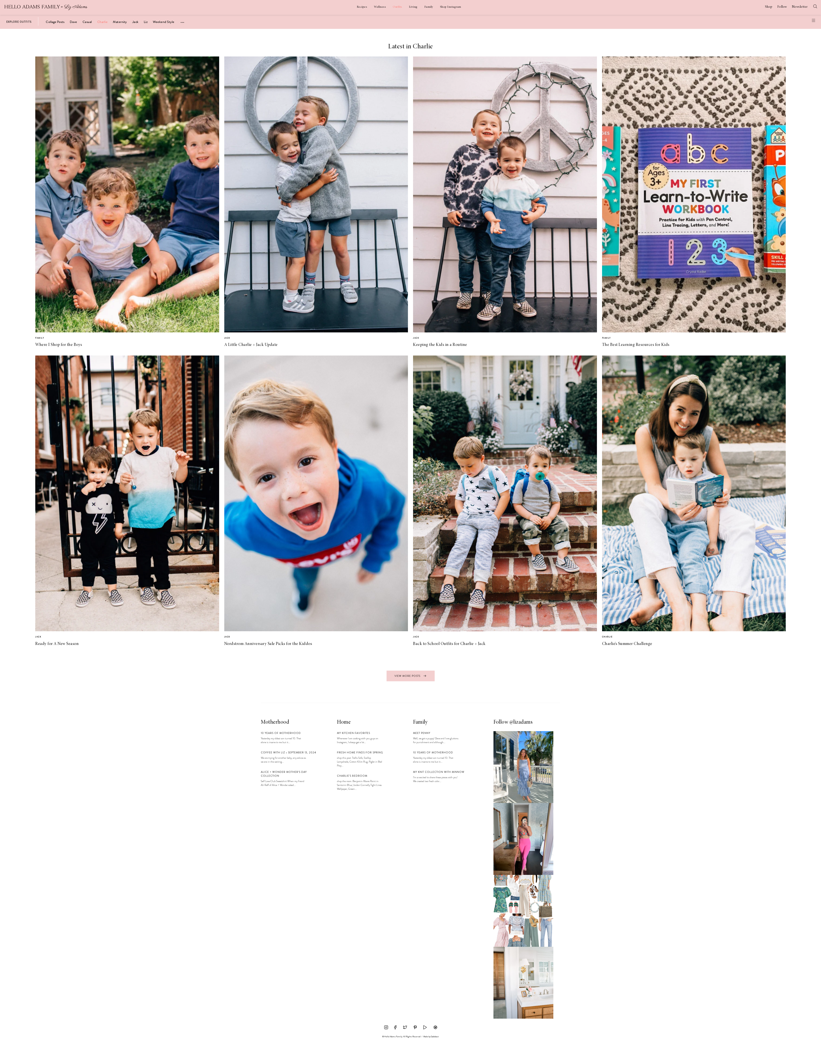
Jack (135, 21)
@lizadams (521, 722)
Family (428, 7)
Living (413, 7)
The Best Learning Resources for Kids (635, 345)
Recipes (362, 7)
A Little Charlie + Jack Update (251, 345)
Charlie (102, 21)
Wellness (380, 7)
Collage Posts (55, 21)
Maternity (120, 21)
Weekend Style (163, 21)
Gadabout (435, 1036)
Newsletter (800, 7)
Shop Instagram (450, 7)
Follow (782, 7)
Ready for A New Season (57, 644)
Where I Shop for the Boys (58, 345)
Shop (768, 7)
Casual (87, 21)
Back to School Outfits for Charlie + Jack (449, 644)
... (182, 20)
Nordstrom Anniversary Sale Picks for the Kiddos (268, 644)
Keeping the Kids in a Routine (440, 345)
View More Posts (407, 676)
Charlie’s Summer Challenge (627, 644)
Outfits (397, 7)
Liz (146, 21)
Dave (73, 21)
